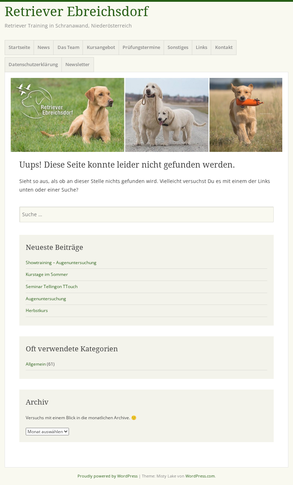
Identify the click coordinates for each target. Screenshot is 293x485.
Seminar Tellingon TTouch (52, 286)
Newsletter (77, 64)
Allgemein (36, 364)
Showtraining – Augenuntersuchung (61, 262)
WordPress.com (200, 476)
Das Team (68, 47)
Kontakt (224, 47)
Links (201, 47)
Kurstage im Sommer (47, 274)
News (44, 47)
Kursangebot (101, 47)
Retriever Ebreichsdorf (76, 11)
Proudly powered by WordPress (108, 476)
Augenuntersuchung (46, 299)
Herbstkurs (37, 310)
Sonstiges (178, 47)
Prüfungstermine (141, 47)
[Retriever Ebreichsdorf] (146, 115)
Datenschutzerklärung (33, 64)
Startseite (19, 47)
